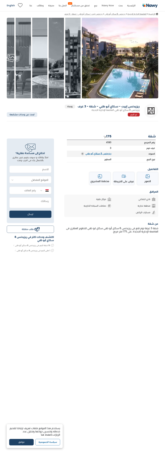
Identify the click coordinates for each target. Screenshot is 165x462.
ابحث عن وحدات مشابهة (22, 114)
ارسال (30, 214)
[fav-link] (20, 5)
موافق (21, 442)
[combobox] (34, 180)
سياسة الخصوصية (48, 442)
